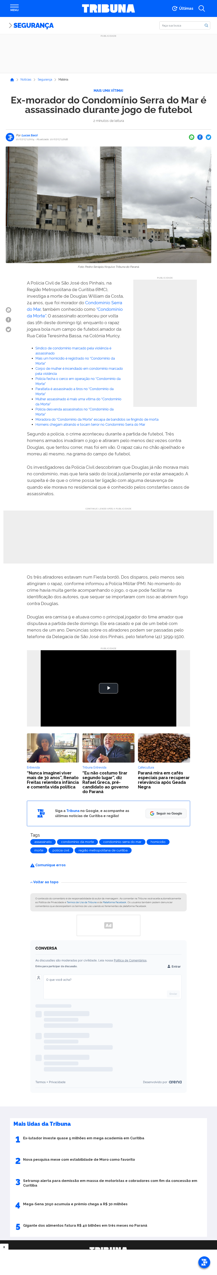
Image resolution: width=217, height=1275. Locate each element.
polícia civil (61, 850)
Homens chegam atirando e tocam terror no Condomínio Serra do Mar (90, 425)
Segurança (33, 25)
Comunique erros (50, 865)
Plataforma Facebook (114, 902)
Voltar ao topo (45, 882)
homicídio (158, 842)
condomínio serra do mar (122, 842)
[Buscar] (206, 25)
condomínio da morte (77, 842)
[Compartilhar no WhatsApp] (191, 137)
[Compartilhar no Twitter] (208, 137)
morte (38, 850)
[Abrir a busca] (202, 8)
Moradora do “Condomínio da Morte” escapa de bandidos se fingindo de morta (97, 419)
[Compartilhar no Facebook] (200, 137)
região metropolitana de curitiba (103, 850)
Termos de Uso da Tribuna (82, 902)
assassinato (43, 842)
